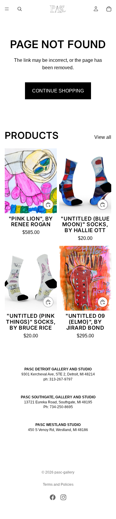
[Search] (19, 8)
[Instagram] (63, 497)
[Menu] (7, 9)
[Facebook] (52, 497)
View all (102, 137)
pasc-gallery (64, 472)
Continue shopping (58, 90)
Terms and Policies (58, 484)
